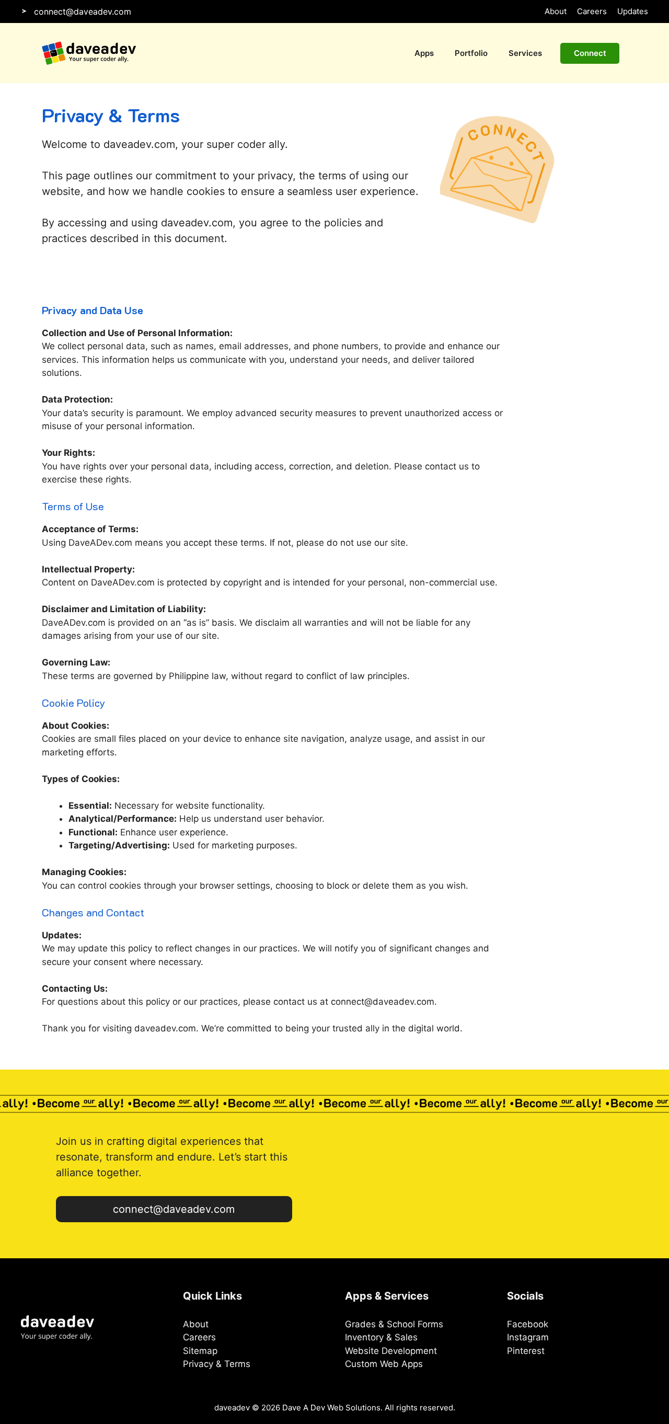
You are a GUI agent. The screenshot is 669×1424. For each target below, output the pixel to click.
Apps (424, 53)
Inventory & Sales (381, 1337)
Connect (590, 53)
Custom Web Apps (384, 1364)
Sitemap (200, 1351)
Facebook (527, 1324)
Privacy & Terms (216, 1364)
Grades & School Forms (394, 1324)
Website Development (391, 1351)
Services (525, 53)
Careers (592, 11)
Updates (632, 11)
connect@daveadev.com (82, 11)
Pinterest (526, 1351)
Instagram (528, 1337)
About (556, 11)
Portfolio (471, 53)
